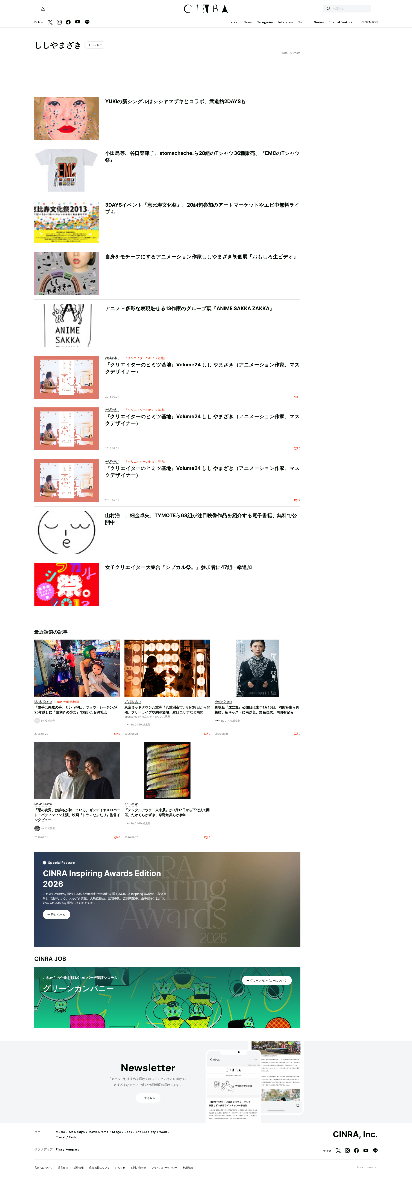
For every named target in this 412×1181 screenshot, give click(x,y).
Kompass (72, 1149)
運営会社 (63, 1167)
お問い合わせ (138, 1167)
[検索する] (328, 8)
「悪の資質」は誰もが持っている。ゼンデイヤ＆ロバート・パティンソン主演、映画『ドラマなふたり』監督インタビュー (77, 815)
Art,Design (77, 1131)
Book (128, 1131)
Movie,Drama (98, 1131)
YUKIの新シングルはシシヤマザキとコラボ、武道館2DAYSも (175, 101)
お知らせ (120, 1167)
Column (303, 22)
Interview (285, 22)
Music (60, 1131)
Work (163, 1131)
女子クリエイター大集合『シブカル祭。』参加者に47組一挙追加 (178, 567)
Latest (234, 22)
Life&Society (146, 1131)
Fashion (74, 1137)
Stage (116, 1131)
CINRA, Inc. (355, 1134)
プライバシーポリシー (164, 1167)
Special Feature (341, 22)
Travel (60, 1137)
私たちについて (43, 1167)
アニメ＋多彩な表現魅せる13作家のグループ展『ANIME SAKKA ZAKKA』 (189, 308)
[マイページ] (43, 8)
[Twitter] (50, 22)
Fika (59, 1149)
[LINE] (87, 22)
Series (319, 22)
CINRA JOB (369, 22)
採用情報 (78, 1167)
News (248, 22)
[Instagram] (59, 22)
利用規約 (188, 1167)
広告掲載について (99, 1167)
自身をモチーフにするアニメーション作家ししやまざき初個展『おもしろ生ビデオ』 (201, 257)
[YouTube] (77, 22)
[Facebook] (68, 22)
